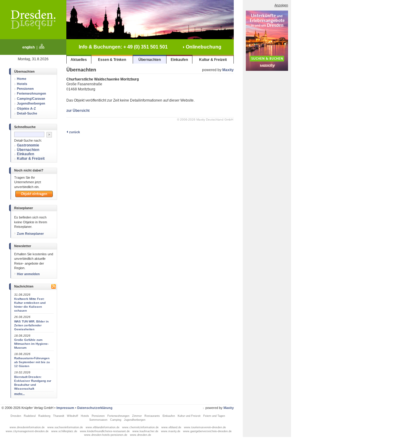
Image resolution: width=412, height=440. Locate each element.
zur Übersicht (78, 110)
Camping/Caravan (31, 98)
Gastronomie (28, 145)
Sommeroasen (98, 419)
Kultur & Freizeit (213, 60)
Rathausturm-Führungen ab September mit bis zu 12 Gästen (32, 362)
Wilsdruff (73, 415)
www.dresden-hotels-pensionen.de (106, 434)
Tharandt (59, 415)
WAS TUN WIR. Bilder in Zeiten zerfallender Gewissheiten (31, 325)
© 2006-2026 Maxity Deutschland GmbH (205, 119)
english (28, 47)
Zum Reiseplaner (30, 233)
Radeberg (44, 415)
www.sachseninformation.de (65, 427)
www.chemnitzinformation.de (141, 427)
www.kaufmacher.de (145, 431)
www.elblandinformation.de (103, 427)
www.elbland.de (171, 427)
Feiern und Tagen (214, 415)
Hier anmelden (28, 274)
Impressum (65, 408)
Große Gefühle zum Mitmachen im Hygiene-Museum (31, 343)
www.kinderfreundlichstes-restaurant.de (105, 431)
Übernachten (149, 60)
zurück (74, 132)
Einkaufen (179, 60)
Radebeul (30, 415)
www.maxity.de (171, 431)
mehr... (19, 394)
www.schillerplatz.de (64, 431)
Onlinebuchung (203, 46)
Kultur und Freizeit (189, 415)
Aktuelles (79, 60)
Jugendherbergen (135, 419)
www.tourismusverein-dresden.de (205, 427)
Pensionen (31, 88)
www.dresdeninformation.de (28, 427)
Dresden (16, 415)
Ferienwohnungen (118, 415)
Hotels (85, 415)
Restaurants (152, 415)
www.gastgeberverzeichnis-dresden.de (207, 431)
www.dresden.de (140, 434)
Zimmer (137, 415)
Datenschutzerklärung (95, 408)
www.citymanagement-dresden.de (27, 431)
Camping (116, 419)
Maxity (228, 70)
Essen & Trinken (112, 60)
